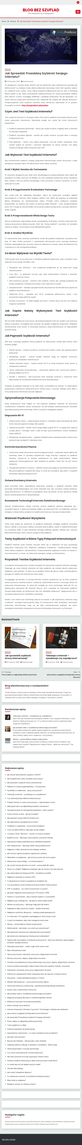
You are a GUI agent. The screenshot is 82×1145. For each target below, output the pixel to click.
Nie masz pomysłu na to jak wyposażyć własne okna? (28, 1057)
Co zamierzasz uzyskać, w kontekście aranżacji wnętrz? (28, 1076)
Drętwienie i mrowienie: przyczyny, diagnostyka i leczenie (29, 970)
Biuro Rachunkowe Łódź (16, 950)
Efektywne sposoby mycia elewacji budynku (24, 1001)
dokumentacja (9, 1124)
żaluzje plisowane (69, 1121)
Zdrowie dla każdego (15, 1068)
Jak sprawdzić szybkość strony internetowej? (18, 657)
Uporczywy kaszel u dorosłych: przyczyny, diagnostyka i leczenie (32, 954)
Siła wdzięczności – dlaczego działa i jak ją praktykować (28, 845)
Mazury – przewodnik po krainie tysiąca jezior (30, 739)
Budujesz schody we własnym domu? (21, 1084)
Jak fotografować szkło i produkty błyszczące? (25, 779)
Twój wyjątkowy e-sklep (16, 1025)
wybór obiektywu (46, 1121)
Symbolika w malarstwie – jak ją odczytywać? (24, 790)
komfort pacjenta (20, 1121)
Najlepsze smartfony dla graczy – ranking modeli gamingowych (31, 912)
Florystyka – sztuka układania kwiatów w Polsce (25, 978)
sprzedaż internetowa (33, 1121)
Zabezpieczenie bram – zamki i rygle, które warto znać (28, 946)
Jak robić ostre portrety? (16, 1037)
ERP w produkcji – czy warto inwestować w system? (27, 889)
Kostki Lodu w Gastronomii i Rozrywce (22, 990)
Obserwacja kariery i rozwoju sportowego (23, 1049)
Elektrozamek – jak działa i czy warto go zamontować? (28, 928)
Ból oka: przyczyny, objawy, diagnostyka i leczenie (26, 958)
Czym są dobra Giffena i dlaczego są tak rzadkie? (26, 830)
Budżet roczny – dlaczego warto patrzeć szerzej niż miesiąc (30, 838)
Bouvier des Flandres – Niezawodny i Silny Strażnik (26, 1041)
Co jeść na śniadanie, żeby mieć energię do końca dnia (27, 920)
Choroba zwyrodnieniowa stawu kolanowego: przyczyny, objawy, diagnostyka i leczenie (41, 962)
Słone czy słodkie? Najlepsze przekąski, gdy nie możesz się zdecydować (35, 869)
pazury (16, 1124)
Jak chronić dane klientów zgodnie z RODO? (24, 775)
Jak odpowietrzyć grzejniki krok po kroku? (22, 822)
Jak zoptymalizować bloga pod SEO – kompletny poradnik (29, 873)
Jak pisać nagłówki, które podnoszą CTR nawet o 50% (28, 893)
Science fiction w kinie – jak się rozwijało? (23, 814)
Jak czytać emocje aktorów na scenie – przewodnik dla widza (30, 865)
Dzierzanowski (28, 81)
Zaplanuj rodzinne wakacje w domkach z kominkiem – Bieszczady (32, 1045)
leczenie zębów (10, 1121)
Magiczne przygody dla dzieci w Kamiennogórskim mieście (29, 998)
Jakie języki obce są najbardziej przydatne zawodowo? (28, 806)
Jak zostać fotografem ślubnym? (19, 1072)
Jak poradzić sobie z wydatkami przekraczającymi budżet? (35, 727)
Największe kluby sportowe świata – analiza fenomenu (28, 908)
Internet (8, 69)
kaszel (55, 1124)
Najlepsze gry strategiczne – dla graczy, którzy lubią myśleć (30, 901)
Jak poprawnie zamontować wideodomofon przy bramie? (29, 932)
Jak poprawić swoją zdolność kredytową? (23, 818)
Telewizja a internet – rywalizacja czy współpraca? (61, 657)
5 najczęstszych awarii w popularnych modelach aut (27, 881)
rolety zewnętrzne (57, 1121)
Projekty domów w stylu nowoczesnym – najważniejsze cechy (31, 802)
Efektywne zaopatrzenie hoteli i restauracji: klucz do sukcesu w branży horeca (37, 974)
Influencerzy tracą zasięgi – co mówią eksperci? (25, 861)
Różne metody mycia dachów (18, 1005)
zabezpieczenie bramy (26, 1124)
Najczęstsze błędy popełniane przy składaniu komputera (29, 842)
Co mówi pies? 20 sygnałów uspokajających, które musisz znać (31, 916)
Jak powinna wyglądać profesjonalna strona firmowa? (27, 1013)
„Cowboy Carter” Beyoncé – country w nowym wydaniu (28, 834)
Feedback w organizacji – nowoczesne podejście (25, 826)
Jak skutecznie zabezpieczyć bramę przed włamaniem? (28, 936)
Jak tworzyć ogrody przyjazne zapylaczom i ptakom (27, 853)
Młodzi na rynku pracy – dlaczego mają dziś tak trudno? (28, 904)
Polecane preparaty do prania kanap (21, 1029)
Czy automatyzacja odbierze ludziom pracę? (24, 798)
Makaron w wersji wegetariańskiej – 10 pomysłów (26, 786)
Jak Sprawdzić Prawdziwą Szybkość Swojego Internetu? (29, 1017)
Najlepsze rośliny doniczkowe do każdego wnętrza (26, 849)
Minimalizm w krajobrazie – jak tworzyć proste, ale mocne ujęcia (31, 857)
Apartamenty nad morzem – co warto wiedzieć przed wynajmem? (32, 1033)
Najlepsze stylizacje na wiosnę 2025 (21, 877)
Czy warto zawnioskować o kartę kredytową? (25, 1053)
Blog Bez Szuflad (41, 10)
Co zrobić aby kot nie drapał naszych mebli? (24, 1064)
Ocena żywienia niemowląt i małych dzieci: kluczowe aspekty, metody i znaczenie (38, 966)
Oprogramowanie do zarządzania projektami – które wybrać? (30, 810)
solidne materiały (39, 1124)
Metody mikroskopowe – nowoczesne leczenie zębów (28, 982)
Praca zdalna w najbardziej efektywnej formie (24, 1021)
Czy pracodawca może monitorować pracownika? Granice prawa (32, 885)
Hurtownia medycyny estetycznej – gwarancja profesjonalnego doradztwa (35, 986)
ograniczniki (49, 1124)
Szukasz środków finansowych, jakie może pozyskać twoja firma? (32, 1060)
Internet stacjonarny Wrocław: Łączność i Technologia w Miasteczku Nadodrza (37, 1009)
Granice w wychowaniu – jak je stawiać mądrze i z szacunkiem (31, 897)
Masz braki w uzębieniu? (16, 1080)
